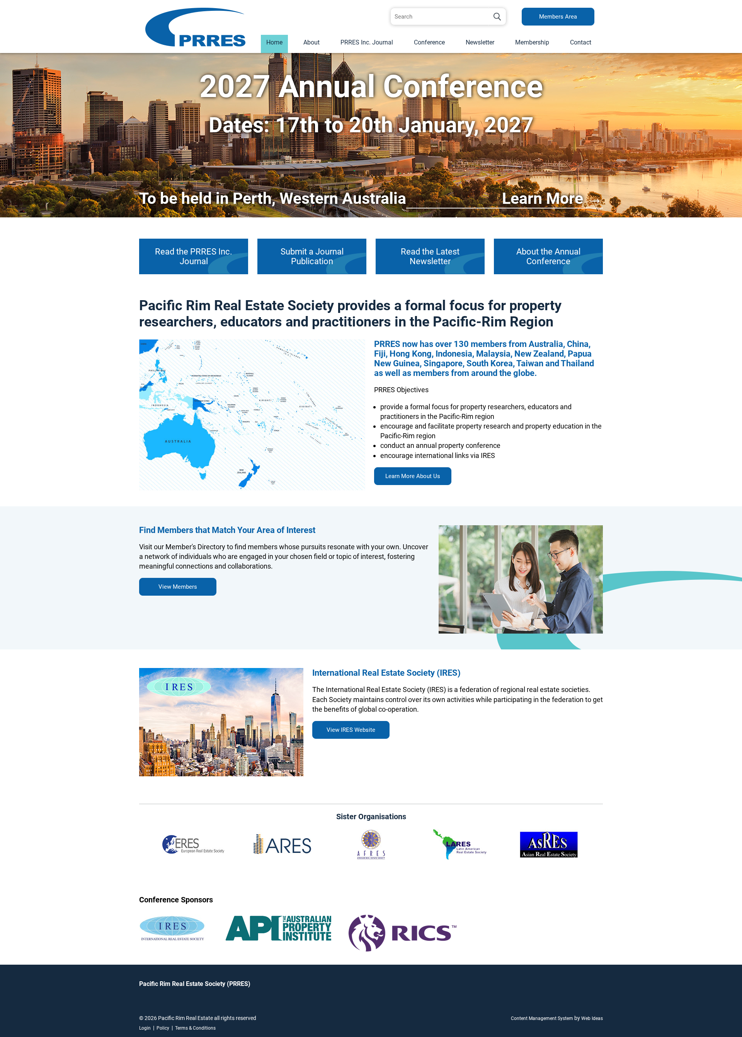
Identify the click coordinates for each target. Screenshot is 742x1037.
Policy (163, 1028)
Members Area (558, 16)
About (311, 42)
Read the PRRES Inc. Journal (193, 256)
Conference (429, 42)
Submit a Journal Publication (312, 256)
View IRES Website (351, 729)
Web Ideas (592, 1018)
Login (145, 1028)
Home (274, 42)
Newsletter (480, 42)
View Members (177, 586)
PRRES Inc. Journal (366, 42)
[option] (371, 135)
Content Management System (542, 1018)
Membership (532, 42)
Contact (580, 42)
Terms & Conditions (195, 1028)
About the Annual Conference (548, 256)
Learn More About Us (412, 476)
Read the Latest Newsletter (430, 256)
